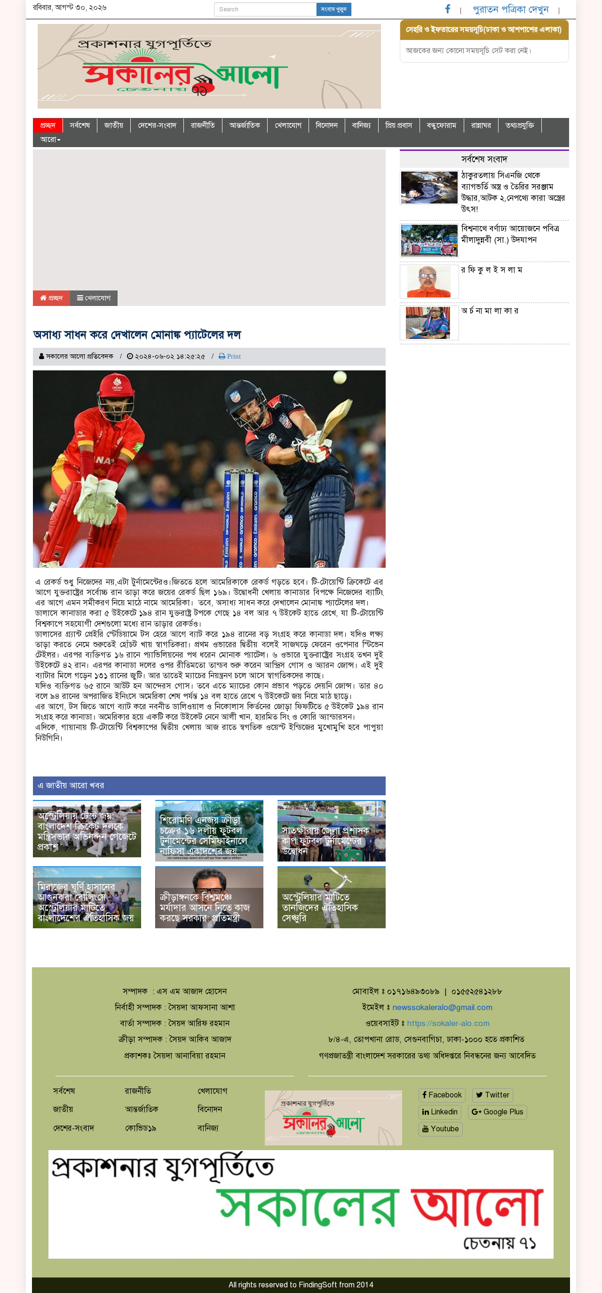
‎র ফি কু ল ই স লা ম (492, 270)
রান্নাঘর (481, 125)
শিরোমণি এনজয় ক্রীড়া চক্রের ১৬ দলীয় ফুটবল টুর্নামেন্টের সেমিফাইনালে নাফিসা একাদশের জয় (203, 836)
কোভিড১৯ (141, 1128)
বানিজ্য (361, 125)
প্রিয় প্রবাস (399, 125)
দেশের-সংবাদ (157, 125)
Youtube (444, 1129)
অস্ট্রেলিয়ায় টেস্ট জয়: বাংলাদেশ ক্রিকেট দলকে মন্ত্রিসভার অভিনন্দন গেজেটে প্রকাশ (87, 831)
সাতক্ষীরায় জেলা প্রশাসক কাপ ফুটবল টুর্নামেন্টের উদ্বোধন (325, 841)
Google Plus (502, 1112)
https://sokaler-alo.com (448, 1023)
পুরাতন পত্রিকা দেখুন (511, 9)
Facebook (444, 1095)
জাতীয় (113, 125)
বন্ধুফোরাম (442, 125)
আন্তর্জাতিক (245, 125)
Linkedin (443, 1112)
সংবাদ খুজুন (334, 9)
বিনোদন (327, 125)
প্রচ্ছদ (47, 125)
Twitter (496, 1095)
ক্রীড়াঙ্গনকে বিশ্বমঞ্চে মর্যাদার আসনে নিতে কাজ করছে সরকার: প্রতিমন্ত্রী (205, 908)
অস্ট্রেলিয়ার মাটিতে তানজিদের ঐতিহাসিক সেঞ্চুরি (320, 908)
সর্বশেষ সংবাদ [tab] (484, 159)
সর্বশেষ (80, 125)
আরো (48, 139)
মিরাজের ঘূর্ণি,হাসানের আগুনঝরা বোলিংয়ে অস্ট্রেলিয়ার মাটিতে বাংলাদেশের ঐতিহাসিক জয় (86, 902)
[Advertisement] (209, 220)
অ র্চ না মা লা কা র (490, 311)
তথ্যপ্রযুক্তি (520, 125)
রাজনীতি (203, 125)
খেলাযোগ (288, 125)
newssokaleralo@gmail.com (442, 1007)
